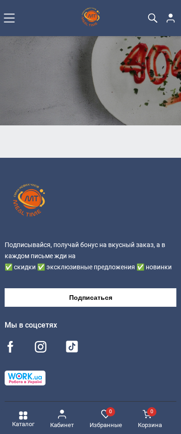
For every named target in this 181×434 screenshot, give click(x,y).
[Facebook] (10, 347)
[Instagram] (40, 347)
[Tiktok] (72, 349)
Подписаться (90, 297)
